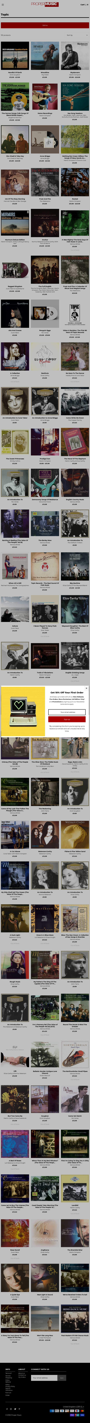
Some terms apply (67, 704)
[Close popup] (86, 688)
